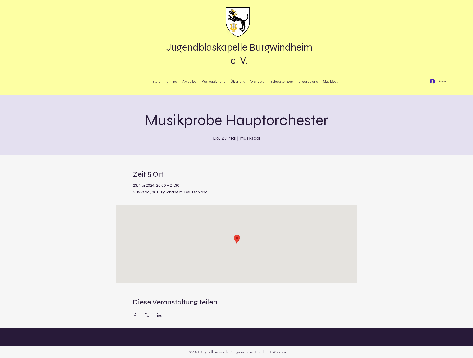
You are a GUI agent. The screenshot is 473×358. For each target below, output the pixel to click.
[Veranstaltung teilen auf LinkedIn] (159, 315)
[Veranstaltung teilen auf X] (147, 315)
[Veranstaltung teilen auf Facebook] (135, 315)
